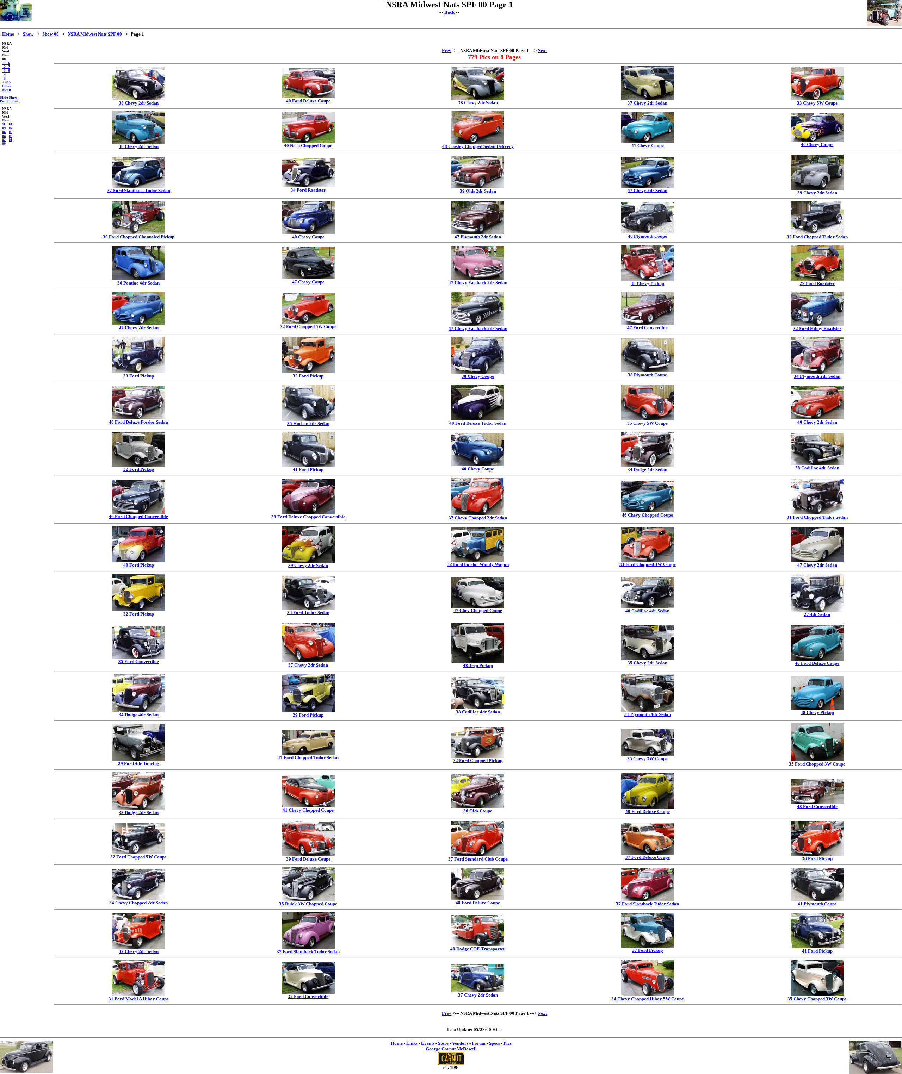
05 (10, 132)
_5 (4, 78)
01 (10, 140)
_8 (8, 71)
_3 (4, 71)
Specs (494, 1043)
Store (443, 1043)
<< (4, 82)
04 (4, 136)
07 (10, 128)
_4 (4, 74)
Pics (507, 1043)
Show (28, 34)
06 (4, 132)
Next (542, 50)
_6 (8, 63)
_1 (4, 63)
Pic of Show (9, 101)
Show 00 (50, 34)
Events (427, 1043)
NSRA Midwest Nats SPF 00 (95, 34)
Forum (479, 1043)
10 (10, 124)
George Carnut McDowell (451, 1048)
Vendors (460, 1043)
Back (449, 12)
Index (6, 86)
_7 (8, 67)
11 (3, 124)
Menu (6, 90)
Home (8, 34)
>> (9, 82)
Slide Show (8, 97)
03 (10, 136)
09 (4, 128)
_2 (4, 67)
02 (4, 140)
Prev (446, 50)
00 (4, 143)
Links (412, 1043)
